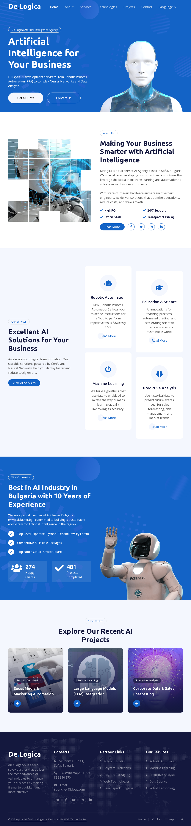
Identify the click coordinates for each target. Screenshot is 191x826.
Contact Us (63, 98)
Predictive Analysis (162, 775)
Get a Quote (25, 98)
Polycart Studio (114, 761)
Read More (112, 227)
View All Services (24, 383)
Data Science (158, 781)
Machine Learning (162, 768)
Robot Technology (162, 788)
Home (54, 7)
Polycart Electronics (117, 768)
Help (171, 819)
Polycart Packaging (117, 775)
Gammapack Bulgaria (118, 788)
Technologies (107, 7)
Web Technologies (117, 781)
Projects (129, 7)
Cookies (157, 819)
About (69, 7)
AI (181, 819)
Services (85, 7)
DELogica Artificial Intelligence (29, 819)
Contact (146, 7)
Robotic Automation (163, 761)
